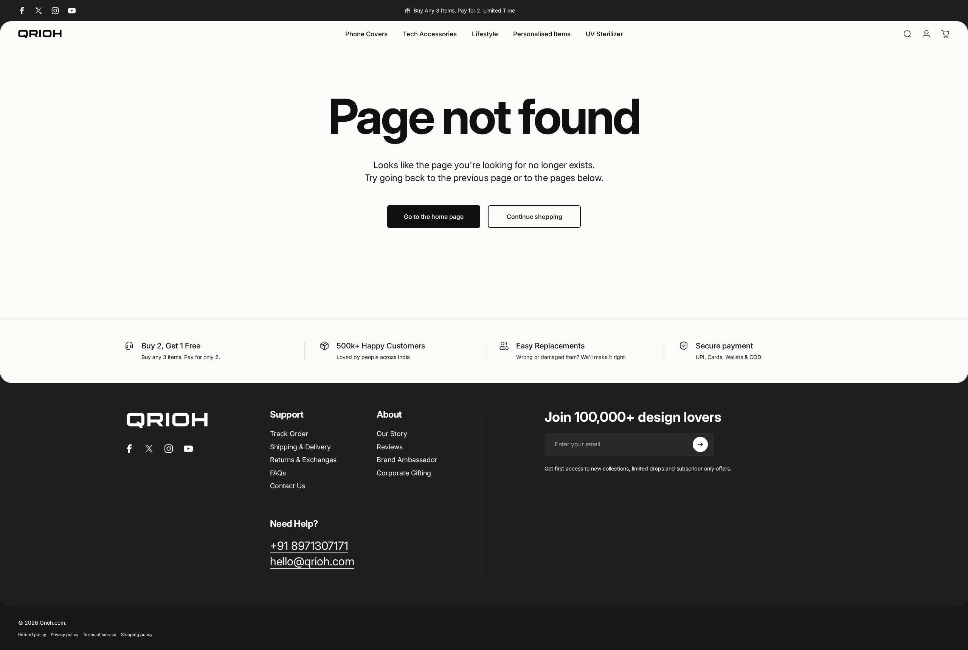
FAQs (278, 473)
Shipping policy (136, 634)
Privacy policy (64, 634)
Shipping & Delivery (300, 447)
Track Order (289, 434)
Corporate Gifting (404, 473)
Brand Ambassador (407, 460)
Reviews (390, 447)
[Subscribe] (700, 444)
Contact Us (287, 486)
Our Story (392, 434)
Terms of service (99, 634)
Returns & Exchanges (303, 460)
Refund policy (32, 634)
